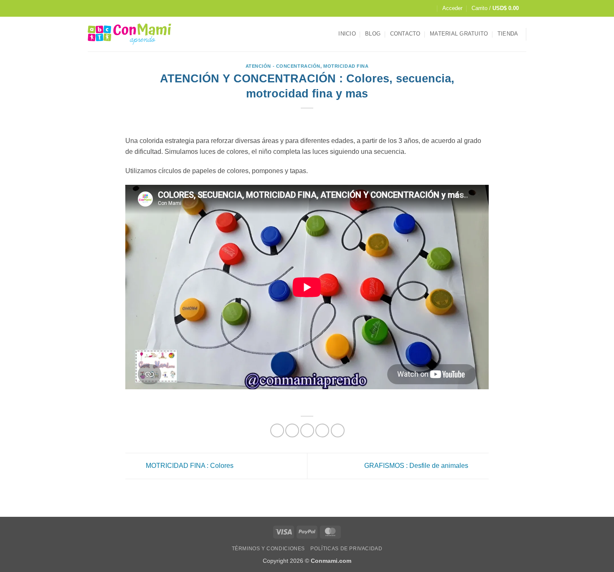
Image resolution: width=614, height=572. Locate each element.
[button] (452, 8)
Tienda (507, 34)
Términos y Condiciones (268, 549)
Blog (373, 34)
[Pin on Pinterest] (322, 430)
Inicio (347, 34)
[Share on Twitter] (292, 430)
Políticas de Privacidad (346, 549)
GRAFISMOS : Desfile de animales (417, 465)
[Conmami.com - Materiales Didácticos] (129, 34)
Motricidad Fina (345, 66)
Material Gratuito (459, 34)
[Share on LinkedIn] (338, 430)
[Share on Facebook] (277, 430)
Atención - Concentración (283, 66)
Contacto (405, 34)
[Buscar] (429, 8)
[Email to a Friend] (307, 430)
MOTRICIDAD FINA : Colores (188, 465)
